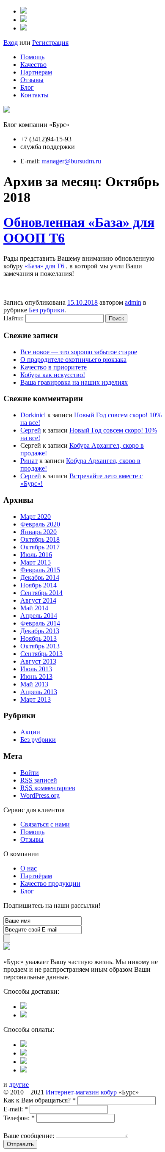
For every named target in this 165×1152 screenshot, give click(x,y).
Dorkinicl (33, 415)
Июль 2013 (36, 668)
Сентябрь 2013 (41, 653)
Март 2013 (35, 699)
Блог (27, 87)
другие (19, 1084)
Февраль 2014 (40, 623)
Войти (29, 772)
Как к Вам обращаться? (39, 1100)
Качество (33, 64)
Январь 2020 (38, 531)
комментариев (47, 787)
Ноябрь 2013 (38, 638)
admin (133, 302)
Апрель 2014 (38, 615)
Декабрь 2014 (39, 577)
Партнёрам (36, 875)
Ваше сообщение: (28, 1135)
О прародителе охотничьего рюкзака (73, 359)
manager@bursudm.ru (71, 161)
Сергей (30, 430)
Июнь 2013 (36, 676)
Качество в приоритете (53, 367)
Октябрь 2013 (40, 646)
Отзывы (32, 79)
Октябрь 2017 (40, 547)
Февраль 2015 (40, 569)
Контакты (34, 95)
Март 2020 (35, 516)
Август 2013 (38, 661)
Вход (10, 42)
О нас (28, 868)
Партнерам (36, 72)
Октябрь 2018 (40, 539)
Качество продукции (50, 883)
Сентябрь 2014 (41, 592)
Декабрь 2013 (39, 630)
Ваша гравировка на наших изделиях (74, 382)
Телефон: (19, 1118)
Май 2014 (34, 608)
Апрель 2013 (38, 691)
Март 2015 (35, 562)
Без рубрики (46, 310)
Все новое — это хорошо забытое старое (78, 352)
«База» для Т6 (44, 266)
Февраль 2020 (40, 524)
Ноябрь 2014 (38, 585)
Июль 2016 (36, 554)
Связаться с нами (45, 824)
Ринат (29, 460)
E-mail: (15, 1109)
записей (38, 780)
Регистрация (50, 42)
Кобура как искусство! (52, 374)
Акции (30, 732)
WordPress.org (40, 795)
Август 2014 (38, 600)
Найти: (13, 318)
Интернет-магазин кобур (81, 1092)
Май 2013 (34, 684)
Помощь (32, 57)
